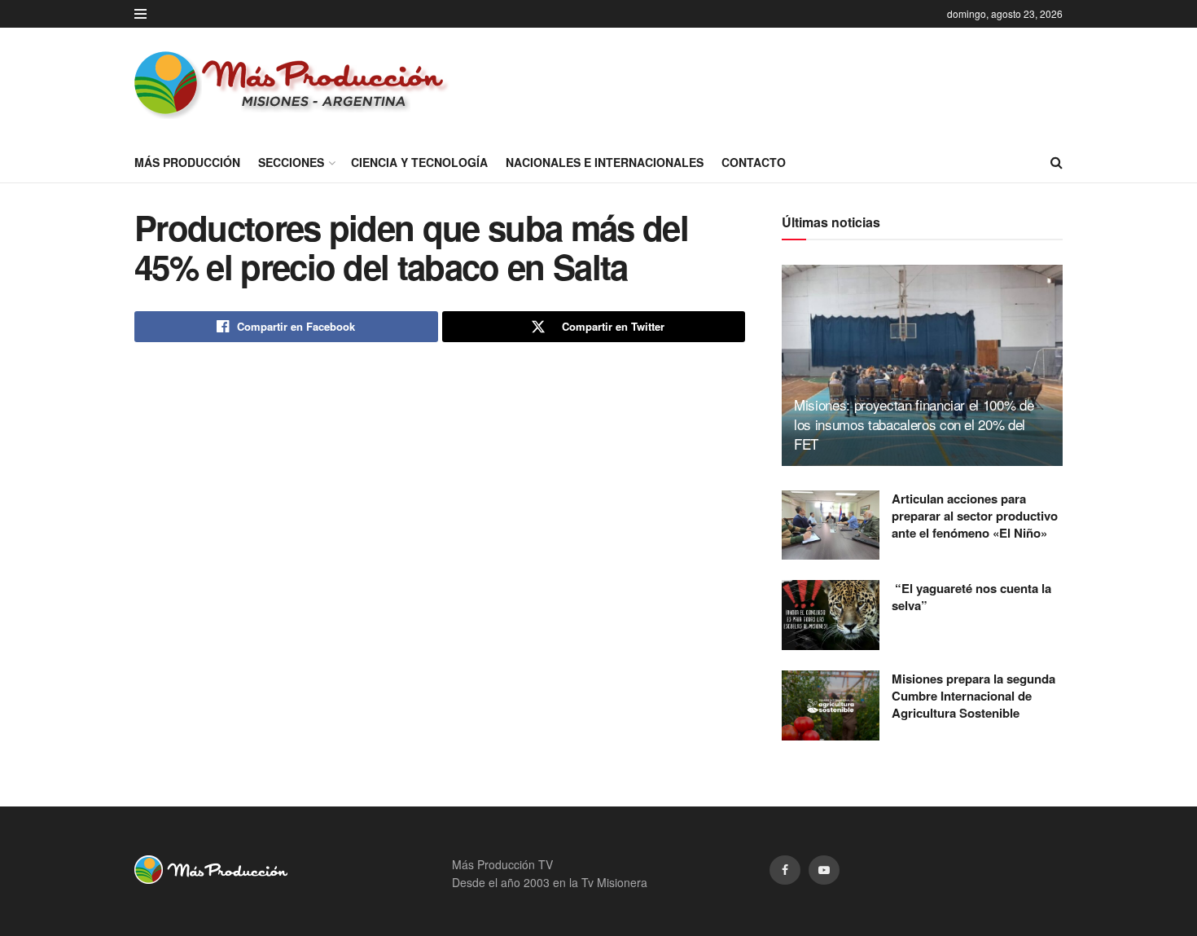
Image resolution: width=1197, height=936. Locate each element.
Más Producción (187, 162)
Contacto (753, 162)
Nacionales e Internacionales (605, 162)
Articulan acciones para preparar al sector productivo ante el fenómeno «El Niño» (975, 516)
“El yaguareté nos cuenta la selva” (971, 596)
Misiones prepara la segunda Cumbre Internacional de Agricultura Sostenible (973, 696)
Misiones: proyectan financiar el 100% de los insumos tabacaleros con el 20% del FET (913, 424)
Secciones (291, 162)
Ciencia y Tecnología (419, 162)
